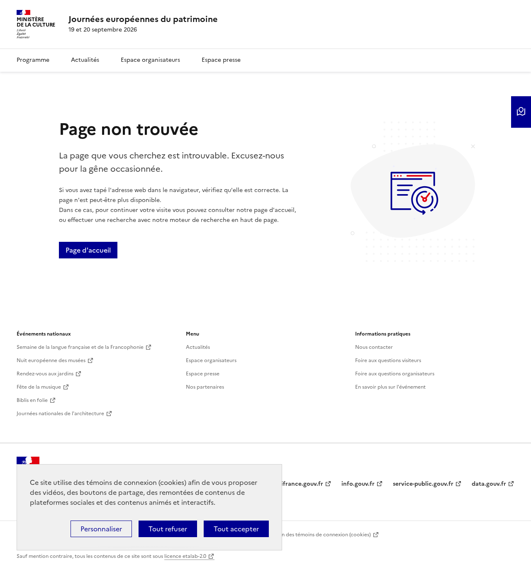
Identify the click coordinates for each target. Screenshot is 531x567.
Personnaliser (101, 529)
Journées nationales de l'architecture (60, 413)
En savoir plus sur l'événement (390, 387)
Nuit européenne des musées (51, 360)
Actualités (85, 60)
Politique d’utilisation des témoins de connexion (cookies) (302, 534)
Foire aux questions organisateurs (394, 373)
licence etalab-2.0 (185, 556)
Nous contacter (374, 347)
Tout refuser (168, 529)
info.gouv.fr (358, 483)
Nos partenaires (205, 387)
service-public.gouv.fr (423, 483)
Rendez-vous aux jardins (45, 373)
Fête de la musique (39, 387)
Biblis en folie (32, 400)
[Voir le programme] (521, 112)
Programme (33, 60)
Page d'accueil (88, 250)
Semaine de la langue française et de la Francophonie (80, 347)
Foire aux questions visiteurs (388, 360)
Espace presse (221, 60)
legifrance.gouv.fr (298, 483)
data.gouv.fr (489, 483)
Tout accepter (236, 529)
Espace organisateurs (150, 60)
